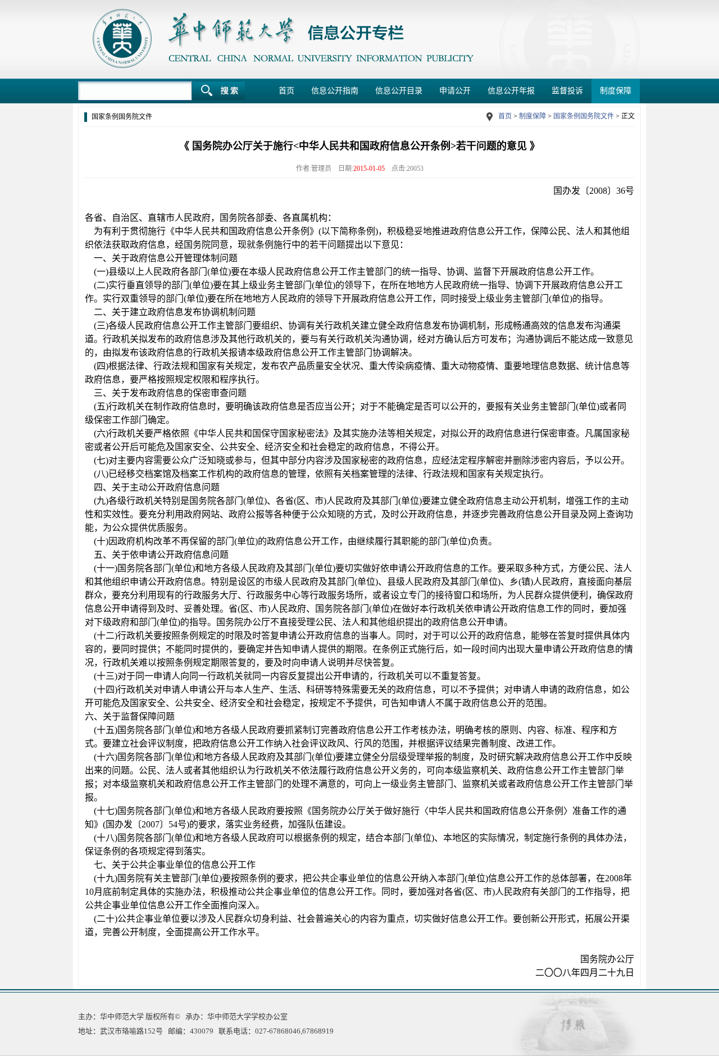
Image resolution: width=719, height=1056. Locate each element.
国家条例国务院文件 (583, 116)
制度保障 (615, 91)
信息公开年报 (511, 91)
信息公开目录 (398, 91)
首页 (286, 91)
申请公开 (455, 91)
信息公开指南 (334, 91)
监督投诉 (567, 91)
